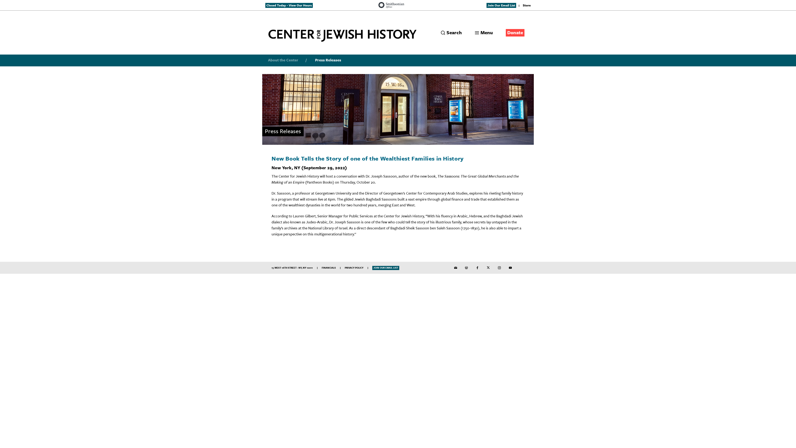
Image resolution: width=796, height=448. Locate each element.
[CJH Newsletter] (455, 267)
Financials (329, 267)
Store (527, 5)
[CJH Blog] (466, 267)
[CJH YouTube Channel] (510, 267)
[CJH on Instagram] (499, 267)
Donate (515, 32)
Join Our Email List (501, 5)
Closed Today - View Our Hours (289, 5)
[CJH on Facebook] (477, 267)
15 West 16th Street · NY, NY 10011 (292, 267)
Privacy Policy (354, 267)
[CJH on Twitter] (488, 267)
